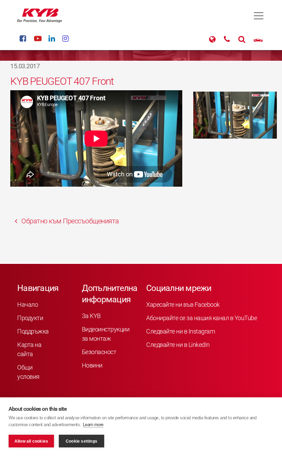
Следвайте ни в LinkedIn (178, 344)
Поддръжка (33, 331)
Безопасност (99, 351)
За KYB (91, 315)
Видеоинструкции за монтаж (106, 334)
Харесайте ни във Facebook (183, 304)
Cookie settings (81, 441)
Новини (92, 365)
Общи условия (28, 372)
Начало (27, 304)
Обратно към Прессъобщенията (69, 221)
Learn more (93, 424)
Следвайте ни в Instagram (180, 331)
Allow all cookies (31, 441)
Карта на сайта (29, 349)
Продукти (30, 317)
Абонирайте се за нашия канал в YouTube (201, 317)
